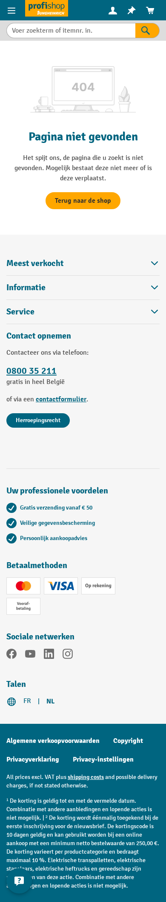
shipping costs (86, 777)
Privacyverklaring (32, 759)
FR (27, 701)
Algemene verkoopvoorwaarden (53, 741)
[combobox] (70, 30)
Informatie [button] (26, 287)
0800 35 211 (31, 370)
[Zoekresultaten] (147, 30)
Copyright (128, 741)
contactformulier (61, 399)
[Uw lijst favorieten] (131, 10)
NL (50, 701)
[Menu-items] (12, 10)
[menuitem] (112, 10)
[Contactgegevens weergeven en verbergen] (19, 881)
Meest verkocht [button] (35, 263)
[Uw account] (112, 10)
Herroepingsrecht (38, 420)
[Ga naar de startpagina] (46, 8)
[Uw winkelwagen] (150, 10)
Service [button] (20, 311)
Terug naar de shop (83, 200)
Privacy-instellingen (103, 759)
